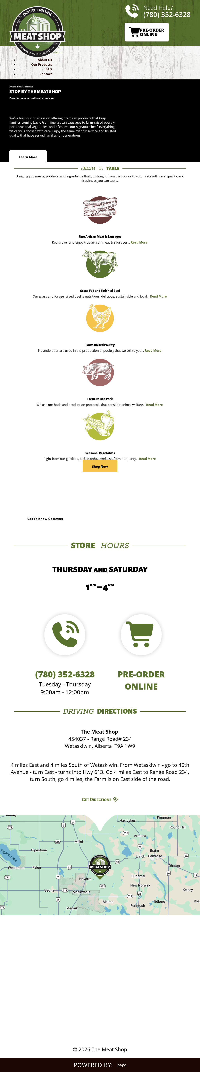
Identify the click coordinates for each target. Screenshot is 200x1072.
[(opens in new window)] (122, 1065)
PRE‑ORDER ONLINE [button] (152, 32)
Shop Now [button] (100, 466)
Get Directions (97, 799)
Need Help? (167, 11)
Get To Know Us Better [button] (45, 518)
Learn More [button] (28, 157)
